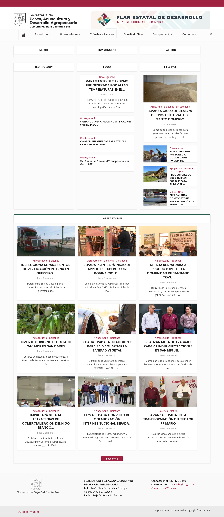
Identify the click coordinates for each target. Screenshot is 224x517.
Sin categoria (183, 106)
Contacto (188, 34)
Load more (112, 458)
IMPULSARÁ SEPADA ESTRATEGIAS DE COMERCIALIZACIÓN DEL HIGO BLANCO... (46, 421)
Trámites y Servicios (102, 34)
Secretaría (41, 34)
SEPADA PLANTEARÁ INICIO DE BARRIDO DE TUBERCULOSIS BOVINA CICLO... (107, 269)
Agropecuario (176, 168)
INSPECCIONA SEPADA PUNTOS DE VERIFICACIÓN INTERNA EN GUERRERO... (45, 269)
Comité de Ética (133, 34)
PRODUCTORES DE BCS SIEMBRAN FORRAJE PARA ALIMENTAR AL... (180, 179)
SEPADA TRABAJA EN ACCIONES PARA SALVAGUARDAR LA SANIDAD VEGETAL (107, 346)
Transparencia (161, 34)
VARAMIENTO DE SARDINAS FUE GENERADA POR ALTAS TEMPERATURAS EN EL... (107, 85)
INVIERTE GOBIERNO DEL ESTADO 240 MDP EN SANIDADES (45, 344)
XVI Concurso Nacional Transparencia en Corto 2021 (105, 162)
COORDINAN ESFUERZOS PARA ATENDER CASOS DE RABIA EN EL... (103, 143)
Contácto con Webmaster (165, 488)
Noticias (174, 410)
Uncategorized (107, 76)
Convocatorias (69, 34)
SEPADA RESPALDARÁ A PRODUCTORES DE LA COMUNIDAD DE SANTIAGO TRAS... (168, 271)
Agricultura (156, 106)
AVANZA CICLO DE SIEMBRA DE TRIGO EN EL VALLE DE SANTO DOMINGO (170, 115)
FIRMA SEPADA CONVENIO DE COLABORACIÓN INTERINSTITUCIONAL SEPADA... (107, 419)
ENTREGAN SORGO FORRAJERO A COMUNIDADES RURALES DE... (180, 156)
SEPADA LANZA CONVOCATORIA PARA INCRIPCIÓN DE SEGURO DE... (182, 200)
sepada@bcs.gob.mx (183, 484)
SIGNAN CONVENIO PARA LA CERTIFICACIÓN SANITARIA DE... (105, 123)
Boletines (169, 106)
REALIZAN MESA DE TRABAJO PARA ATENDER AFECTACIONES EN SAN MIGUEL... (168, 346)
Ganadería (121, 260)
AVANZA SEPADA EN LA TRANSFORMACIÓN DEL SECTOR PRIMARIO (168, 419)
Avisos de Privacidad (29, 511)
